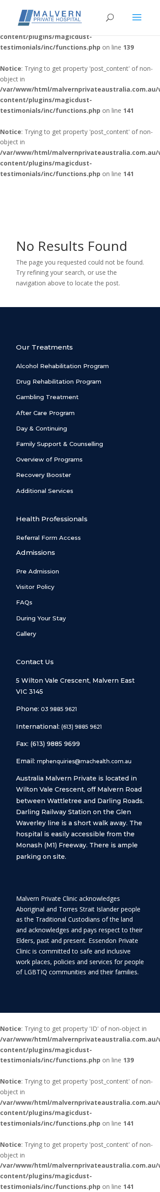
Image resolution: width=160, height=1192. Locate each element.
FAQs (24, 602)
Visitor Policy (35, 586)
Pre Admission (37, 571)
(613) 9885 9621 (81, 726)
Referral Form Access (48, 537)
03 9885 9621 (59, 709)
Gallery (26, 633)
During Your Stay (41, 618)
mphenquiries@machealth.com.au (84, 761)
